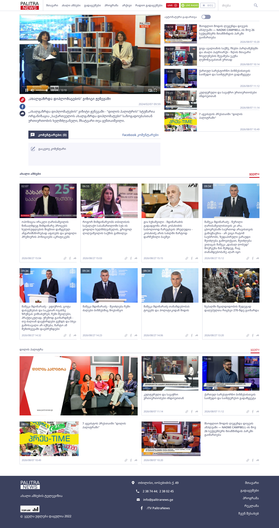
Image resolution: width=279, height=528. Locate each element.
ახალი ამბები (71, 5)
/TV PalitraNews (158, 508)
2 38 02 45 (166, 491)
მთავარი (52, 5)
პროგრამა (111, 5)
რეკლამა (251, 506)
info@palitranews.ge (158, 500)
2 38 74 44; (150, 491)
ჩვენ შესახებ (248, 513)
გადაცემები (92, 5)
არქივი (127, 5)
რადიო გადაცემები (148, 5)
